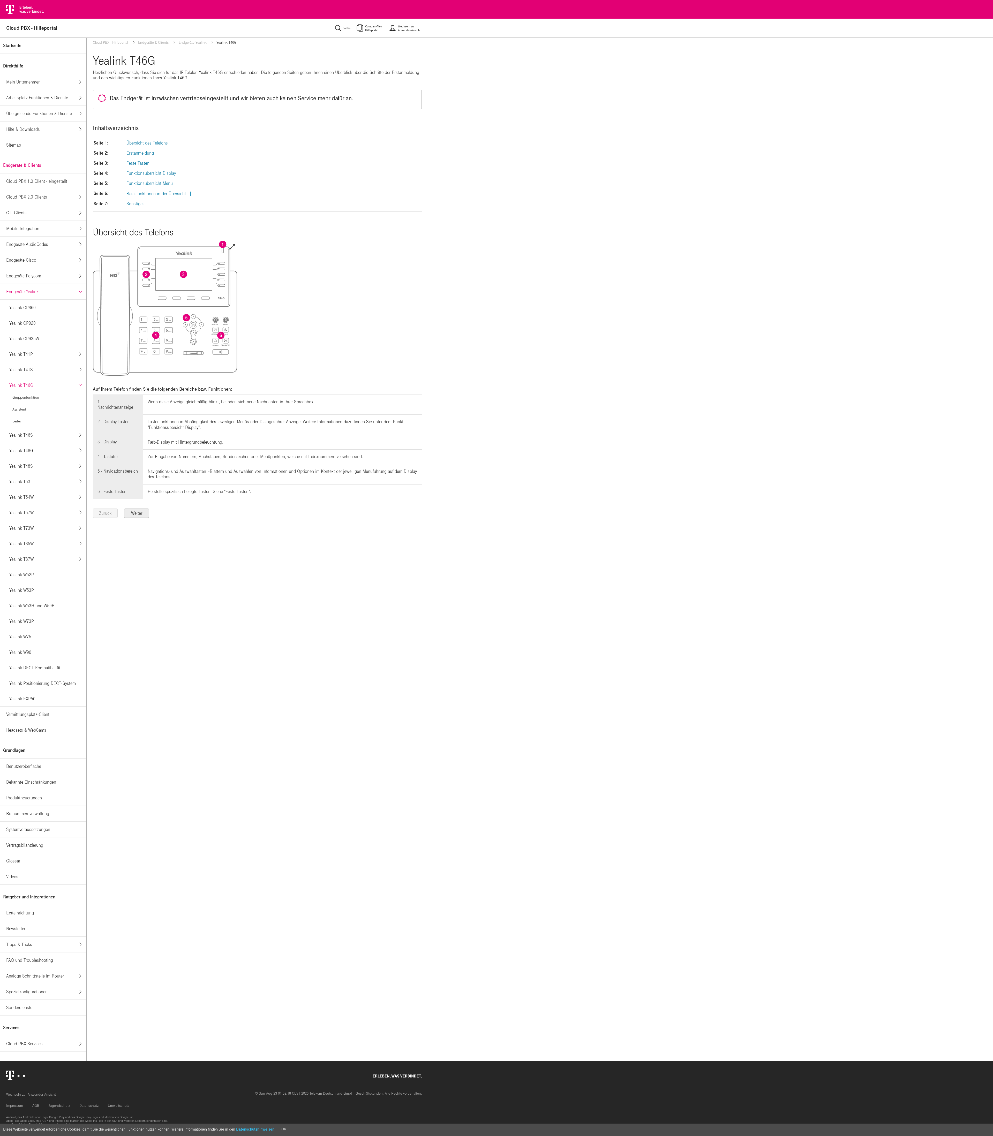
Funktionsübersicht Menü (149, 183)
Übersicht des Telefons (147, 143)
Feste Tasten (137, 163)
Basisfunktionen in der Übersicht (156, 193)
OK (283, 1129)
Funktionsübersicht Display (151, 173)
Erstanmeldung (140, 153)
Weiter (136, 513)
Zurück (105, 513)
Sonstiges (135, 204)
